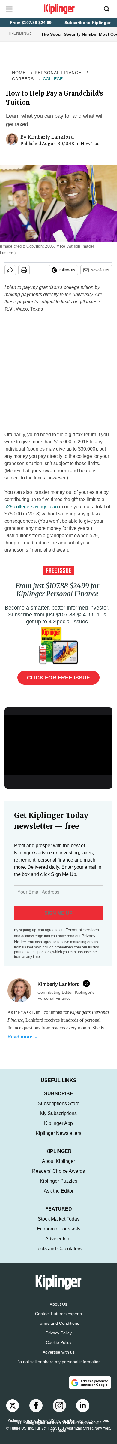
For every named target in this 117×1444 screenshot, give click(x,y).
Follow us (66, 270)
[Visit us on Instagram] (59, 1405)
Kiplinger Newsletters (58, 1133)
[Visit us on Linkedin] (82, 1405)
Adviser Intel (58, 1238)
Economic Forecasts (58, 1228)
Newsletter (100, 270)
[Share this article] (10, 270)
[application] (58, 745)
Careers (23, 78)
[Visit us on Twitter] (12, 1405)
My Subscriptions (58, 1113)
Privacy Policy (59, 1332)
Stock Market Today (59, 1218)
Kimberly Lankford (51, 137)
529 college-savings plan (31, 506)
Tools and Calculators (58, 1248)
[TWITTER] (88, 983)
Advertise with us (59, 1352)
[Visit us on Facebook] (36, 1405)
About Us (58, 1304)
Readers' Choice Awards (58, 1171)
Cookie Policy (58, 1342)
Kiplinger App (58, 1123)
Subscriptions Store (59, 1103)
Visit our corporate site (82, 1423)
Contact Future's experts (58, 1313)
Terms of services (82, 929)
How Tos (90, 143)
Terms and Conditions (58, 1323)
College (53, 78)
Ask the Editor (59, 1190)
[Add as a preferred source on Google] (90, 1382)
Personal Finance (58, 72)
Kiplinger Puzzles (58, 1181)
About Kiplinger (58, 1161)
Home (19, 72)
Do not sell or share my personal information (58, 1361)
